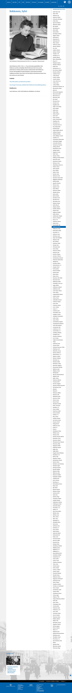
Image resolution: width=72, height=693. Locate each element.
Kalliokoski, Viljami (57, 216)
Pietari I (54, 429)
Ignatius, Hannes (57, 183)
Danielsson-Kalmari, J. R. (58, 86)
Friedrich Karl (56, 128)
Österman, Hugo (56, 648)
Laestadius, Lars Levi (57, 283)
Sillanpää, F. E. (56, 520)
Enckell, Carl (56, 103)
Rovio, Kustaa (56, 480)
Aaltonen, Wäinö (56, 17)
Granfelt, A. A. (56, 137)
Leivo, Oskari (56, 307)
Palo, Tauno (55, 416)
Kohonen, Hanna (56, 250)
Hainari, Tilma (56, 155)
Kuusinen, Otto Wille (57, 278)
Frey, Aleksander (56, 126)
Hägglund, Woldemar (57, 179)
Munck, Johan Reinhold (58, 374)
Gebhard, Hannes (57, 132)
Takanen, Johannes (57, 562)
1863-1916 (15, 2)
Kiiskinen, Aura (56, 236)
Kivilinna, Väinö (56, 243)
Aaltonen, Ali (56, 15)
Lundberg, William (57, 332)
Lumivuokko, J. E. (57, 330)
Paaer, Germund (56, 405)
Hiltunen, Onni (56, 163)
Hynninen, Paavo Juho (58, 177)
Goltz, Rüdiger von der (58, 135)
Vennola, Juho (56, 606)
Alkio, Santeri (56, 42)
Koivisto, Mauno (56, 254)
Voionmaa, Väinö (57, 613)
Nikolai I (55, 389)
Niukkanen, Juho (56, 396)
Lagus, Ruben (56, 285)
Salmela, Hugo (56, 496)
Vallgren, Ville (56, 596)
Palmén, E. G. (56, 414)
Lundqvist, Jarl (56, 334)
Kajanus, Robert (56, 206)
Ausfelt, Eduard (56, 57)
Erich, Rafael (56, 108)
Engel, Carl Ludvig (57, 106)
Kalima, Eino (56, 210)
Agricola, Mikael (56, 22)
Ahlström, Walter (57, 24)
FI (58, 6)
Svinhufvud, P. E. (56, 556)
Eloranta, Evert (56, 101)
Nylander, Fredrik (57, 403)
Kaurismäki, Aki (56, 225)
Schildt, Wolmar (56, 500)
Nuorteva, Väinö (56, 398)
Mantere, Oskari (56, 356)
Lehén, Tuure (56, 298)
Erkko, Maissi (56, 113)
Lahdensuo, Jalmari (57, 287)
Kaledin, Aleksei (56, 208)
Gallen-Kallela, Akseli (58, 130)
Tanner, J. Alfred (56, 569)
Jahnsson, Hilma (56, 190)
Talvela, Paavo (56, 566)
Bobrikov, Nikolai (57, 64)
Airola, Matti (56, 31)
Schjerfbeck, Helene (57, 502)
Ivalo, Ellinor (56, 188)
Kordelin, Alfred (56, 263)
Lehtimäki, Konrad (57, 299)
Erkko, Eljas (55, 112)
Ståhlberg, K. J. (56, 551)
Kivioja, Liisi (56, 245)
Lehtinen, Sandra (57, 301)
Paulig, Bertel (56, 423)
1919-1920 (28, 2)
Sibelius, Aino (56, 513)
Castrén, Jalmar (56, 79)
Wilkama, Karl (56, 631)
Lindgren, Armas (57, 314)
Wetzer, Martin (56, 628)
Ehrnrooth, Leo (56, 95)
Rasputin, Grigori (57, 458)
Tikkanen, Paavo (56, 576)
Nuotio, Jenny (56, 400)
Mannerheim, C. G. (57, 354)
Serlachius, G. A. (56, 507)
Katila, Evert (55, 223)
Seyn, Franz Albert (57, 511)
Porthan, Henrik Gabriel (58, 436)
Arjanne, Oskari (56, 52)
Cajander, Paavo (56, 73)
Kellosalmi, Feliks (57, 230)
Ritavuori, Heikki (57, 474)
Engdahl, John (56, 104)
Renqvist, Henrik (57, 467)
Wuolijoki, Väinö (56, 637)
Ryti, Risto (55, 487)
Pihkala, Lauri (56, 432)
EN (61, 6)
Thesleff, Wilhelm (57, 573)
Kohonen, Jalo (56, 252)
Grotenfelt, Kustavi (57, 143)
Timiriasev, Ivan (56, 580)
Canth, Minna (56, 75)
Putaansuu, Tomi (56, 438)
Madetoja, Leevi (56, 349)
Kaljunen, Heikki (57, 212)
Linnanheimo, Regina (58, 321)
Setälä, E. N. (55, 509)
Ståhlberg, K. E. (56, 549)
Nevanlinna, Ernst (57, 387)
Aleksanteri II (56, 39)
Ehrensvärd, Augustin (58, 92)
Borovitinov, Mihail (57, 70)
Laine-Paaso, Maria (57, 290)
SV (63, 6)
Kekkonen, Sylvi (56, 226)
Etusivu (9, 2)
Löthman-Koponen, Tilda (58, 347)
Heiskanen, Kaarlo (57, 161)
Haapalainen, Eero (57, 148)
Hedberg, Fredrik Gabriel (58, 157)
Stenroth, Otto (56, 542)
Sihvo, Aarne (56, 516)
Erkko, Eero (55, 110)
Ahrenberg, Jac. (56, 28)
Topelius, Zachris (57, 584)
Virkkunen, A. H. (56, 609)
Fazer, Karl (55, 115)
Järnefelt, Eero (56, 199)
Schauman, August (57, 498)
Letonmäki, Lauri (57, 312)
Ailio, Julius (55, 30)
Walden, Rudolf (56, 618)
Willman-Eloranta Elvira (58, 633)
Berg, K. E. (55, 61)
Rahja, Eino (55, 449)
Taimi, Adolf (55, 558)
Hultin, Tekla (56, 172)
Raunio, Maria (56, 462)
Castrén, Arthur (56, 77)
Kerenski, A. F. (56, 232)
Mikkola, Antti (56, 369)
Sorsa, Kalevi (56, 529)
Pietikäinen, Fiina (57, 431)
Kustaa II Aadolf (56, 270)
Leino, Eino (55, 303)
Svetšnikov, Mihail (57, 555)
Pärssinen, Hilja (56, 443)
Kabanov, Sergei (56, 203)
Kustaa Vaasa (56, 272)
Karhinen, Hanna (57, 221)
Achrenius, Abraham (57, 19)
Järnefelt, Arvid (56, 197)
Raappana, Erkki (56, 445)
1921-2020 (34, 2)
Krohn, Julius (56, 268)
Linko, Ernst (55, 318)
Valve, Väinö (55, 602)
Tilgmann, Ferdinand (58, 578)
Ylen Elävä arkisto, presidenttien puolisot (20, 81)
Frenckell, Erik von (57, 124)
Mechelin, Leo (56, 360)
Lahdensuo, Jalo (56, 288)
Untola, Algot (56, 595)
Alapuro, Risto (56, 35)
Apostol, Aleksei (56, 46)
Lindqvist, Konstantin (58, 316)
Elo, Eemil (55, 99)
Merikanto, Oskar (57, 363)
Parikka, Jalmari (56, 418)
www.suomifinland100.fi (61, 684)
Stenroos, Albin (56, 540)
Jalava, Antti (55, 194)
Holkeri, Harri (56, 166)
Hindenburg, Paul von (58, 165)
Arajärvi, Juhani (56, 50)
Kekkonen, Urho (56, 228)
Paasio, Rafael (56, 409)
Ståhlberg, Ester (56, 547)
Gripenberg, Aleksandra (58, 139)
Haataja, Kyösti (56, 150)
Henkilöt (47, 2)
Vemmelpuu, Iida (57, 604)
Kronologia (40, 2)
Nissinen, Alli (56, 394)
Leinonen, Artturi (57, 305)
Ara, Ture (55, 48)
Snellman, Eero (56, 525)
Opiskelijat (53, 2)
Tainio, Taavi (56, 560)
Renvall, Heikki (56, 469)
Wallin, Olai (55, 620)
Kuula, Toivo (56, 276)
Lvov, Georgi (55, 338)
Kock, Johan (55, 248)
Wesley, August (56, 626)
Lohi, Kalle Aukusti (57, 325)
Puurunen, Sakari (57, 440)
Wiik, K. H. (55, 629)
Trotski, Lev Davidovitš (58, 586)
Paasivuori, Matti (57, 411)
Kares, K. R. (55, 219)
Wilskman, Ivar (56, 635)
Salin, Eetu (55, 494)
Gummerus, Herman (57, 144)
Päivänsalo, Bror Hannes (58, 442)
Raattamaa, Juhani (57, 447)
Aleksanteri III (56, 41)
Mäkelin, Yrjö (56, 376)
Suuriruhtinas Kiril (57, 553)
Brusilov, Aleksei (57, 72)
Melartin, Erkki (56, 361)
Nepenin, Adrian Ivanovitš (59, 385)
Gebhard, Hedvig (56, 134)
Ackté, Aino (55, 20)
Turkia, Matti (56, 591)
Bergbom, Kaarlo (56, 62)
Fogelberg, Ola (56, 121)
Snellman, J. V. (56, 527)
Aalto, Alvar (55, 13)
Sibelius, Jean (56, 515)
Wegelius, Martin (57, 624)
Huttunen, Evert (56, 175)
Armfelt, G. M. (56, 53)
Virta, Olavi (55, 611)
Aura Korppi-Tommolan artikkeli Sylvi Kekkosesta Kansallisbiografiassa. (28, 85)
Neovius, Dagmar (57, 383)
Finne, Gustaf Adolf (57, 119)
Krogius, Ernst (56, 267)
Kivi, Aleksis (56, 241)
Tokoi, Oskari (56, 582)
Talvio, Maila (56, 567)
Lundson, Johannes (57, 336)
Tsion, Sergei (56, 587)
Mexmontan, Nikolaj (57, 367)
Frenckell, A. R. (56, 123)
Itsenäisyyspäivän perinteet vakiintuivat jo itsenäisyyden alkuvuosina (12, 669)
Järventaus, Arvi (56, 201)
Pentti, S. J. (55, 427)
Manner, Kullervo (57, 352)
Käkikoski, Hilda (57, 281)
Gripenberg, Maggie (57, 141)
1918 (23, 2)
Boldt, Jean (55, 66)
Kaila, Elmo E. (56, 205)
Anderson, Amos (56, 44)
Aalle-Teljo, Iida (56, 11)
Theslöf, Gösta (56, 575)
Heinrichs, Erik (56, 159)
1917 (19, 2)
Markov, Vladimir (57, 358)
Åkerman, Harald (57, 646)
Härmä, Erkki (56, 181)
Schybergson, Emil (57, 504)
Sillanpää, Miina (56, 522)
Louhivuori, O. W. (56, 329)
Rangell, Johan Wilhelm (58, 453)
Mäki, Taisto (56, 378)
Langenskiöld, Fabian (58, 294)
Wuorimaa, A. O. (56, 638)
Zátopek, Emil (56, 644)
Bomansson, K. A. (57, 68)
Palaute (63, 681)
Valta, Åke (55, 600)
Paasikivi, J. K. (56, 407)
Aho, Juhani (55, 26)
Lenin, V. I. (55, 309)
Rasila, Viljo (55, 456)
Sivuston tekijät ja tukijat (52, 681)
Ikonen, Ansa (56, 185)
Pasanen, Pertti (56, 422)
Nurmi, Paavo (56, 401)
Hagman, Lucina (56, 152)
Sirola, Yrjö (55, 524)
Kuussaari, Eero (56, 279)
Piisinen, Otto (56, 434)
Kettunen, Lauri (56, 234)
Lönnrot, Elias (56, 345)
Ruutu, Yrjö (55, 485)
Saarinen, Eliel (56, 493)
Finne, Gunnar (56, 117)
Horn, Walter (56, 170)
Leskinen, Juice (56, 310)
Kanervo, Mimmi (57, 217)
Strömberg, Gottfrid (57, 545)
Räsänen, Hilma (56, 491)
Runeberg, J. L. (56, 482)
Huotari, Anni (56, 174)
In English (41, 681)
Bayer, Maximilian (57, 59)
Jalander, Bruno (56, 192)
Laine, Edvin (55, 292)
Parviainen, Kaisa (57, 420)
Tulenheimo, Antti (57, 589)
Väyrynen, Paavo (56, 617)
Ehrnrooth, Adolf (57, 93)
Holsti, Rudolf (56, 168)
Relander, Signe (56, 465)
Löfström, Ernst (56, 343)
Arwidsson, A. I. (56, 55)
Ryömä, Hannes (56, 489)
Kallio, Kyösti (56, 214)
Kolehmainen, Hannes (58, 257)
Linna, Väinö (56, 319)
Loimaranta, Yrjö (56, 327)
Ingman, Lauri (56, 186)
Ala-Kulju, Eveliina (57, 33)
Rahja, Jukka (55, 451)
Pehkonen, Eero (56, 425)
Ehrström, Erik (56, 97)
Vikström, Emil (56, 607)
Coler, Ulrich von (57, 81)
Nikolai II (55, 391)
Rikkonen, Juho (56, 473)
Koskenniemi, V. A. (57, 265)
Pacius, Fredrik (56, 412)
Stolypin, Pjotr (56, 544)
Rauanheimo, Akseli (57, 460)
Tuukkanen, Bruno (57, 593)
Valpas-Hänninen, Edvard (58, 598)
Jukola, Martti (56, 195)
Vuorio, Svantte (56, 615)
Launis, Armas (56, 296)
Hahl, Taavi (55, 154)
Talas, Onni (55, 564)
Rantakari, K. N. (56, 454)
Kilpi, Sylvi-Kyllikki (57, 237)
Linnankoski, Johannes (58, 323)
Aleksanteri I (56, 37)
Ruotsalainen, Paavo (57, 483)
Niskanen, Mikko (57, 392)
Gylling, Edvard (56, 146)
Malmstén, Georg (57, 350)
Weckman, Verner (57, 622)
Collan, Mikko (56, 84)
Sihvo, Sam (55, 518)
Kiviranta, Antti (56, 247)
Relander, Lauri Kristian (58, 463)
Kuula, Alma (55, 274)
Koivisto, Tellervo (57, 256)
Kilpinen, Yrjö (56, 239)
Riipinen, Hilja (56, 471)
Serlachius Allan (56, 505)
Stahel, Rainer (56, 531)
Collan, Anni (55, 82)
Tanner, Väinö (56, 571)
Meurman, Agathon (57, 365)
